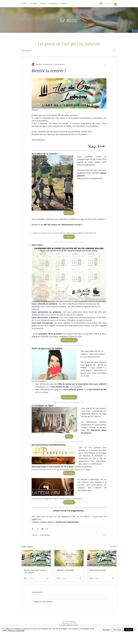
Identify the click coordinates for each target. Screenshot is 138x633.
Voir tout (113, 546)
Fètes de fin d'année (98, 570)
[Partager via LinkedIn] (42, 529)
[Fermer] (135, 629)
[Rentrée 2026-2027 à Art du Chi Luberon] (36, 558)
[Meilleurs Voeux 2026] (69, 558)
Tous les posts (26, 51)
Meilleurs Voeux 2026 (65, 570)
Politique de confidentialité (16, 630)
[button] (115, 3)
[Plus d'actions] (105, 64)
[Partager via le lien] (47, 529)
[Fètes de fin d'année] (101, 558)
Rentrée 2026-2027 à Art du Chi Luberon (35, 571)
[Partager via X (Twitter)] (37, 529)
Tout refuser (117, 630)
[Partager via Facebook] (33, 529)
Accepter (128, 630)
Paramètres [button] (106, 630)
